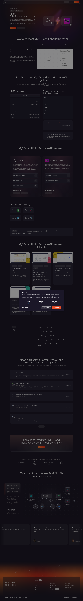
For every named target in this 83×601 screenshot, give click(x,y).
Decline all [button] (46, 307)
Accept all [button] (56, 307)
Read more (28, 298)
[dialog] (41, 300)
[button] (25, 307)
